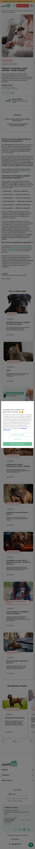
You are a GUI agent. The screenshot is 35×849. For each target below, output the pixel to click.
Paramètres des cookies (17, 434)
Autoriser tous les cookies (17, 444)
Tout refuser (17, 439)
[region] (17, 424)
